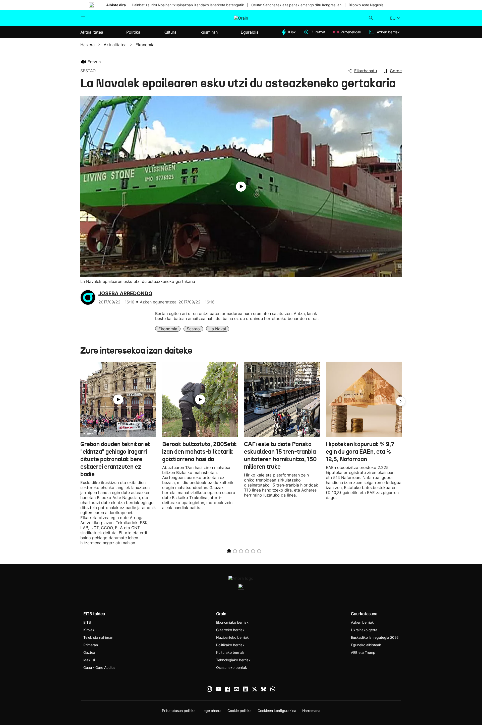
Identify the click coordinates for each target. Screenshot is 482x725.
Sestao (193, 328)
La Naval (217, 328)
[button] (400, 401)
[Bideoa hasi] (241, 187)
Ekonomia (167, 328)
